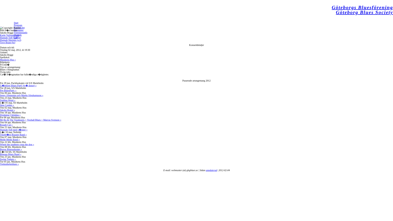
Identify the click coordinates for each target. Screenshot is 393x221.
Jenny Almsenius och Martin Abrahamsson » (21, 95)
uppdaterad (211, 170)
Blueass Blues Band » (10, 154)
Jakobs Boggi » (7, 110)
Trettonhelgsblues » (9, 164)
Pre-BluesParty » (8, 90)
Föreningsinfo (20, 32)
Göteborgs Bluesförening (362, 7)
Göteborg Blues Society (364, 12)
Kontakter (18, 30)
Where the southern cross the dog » (17, 144)
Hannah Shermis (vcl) (10, 40)
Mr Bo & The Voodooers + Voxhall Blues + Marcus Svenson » (30, 120)
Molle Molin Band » (10, 139)
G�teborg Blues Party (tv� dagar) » (18, 85)
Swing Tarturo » (8, 159)
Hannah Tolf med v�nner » (13, 129)
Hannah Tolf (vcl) (8, 37)
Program (18, 25)
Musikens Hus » (8, 59)
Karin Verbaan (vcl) (9, 35)
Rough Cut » (6, 125)
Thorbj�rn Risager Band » (13, 134)
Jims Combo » (7, 105)
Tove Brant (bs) (7, 42)
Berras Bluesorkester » (11, 149)
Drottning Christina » (10, 115)
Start (16, 22)
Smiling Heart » (7, 100)
